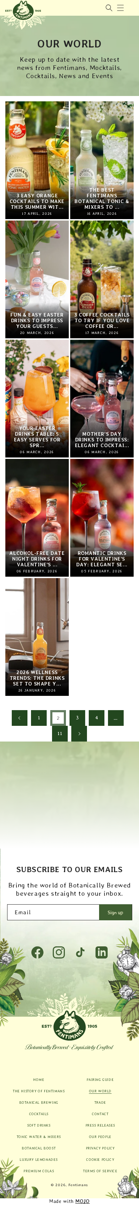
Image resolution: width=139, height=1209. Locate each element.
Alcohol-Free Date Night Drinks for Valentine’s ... (37, 558)
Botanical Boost (39, 1148)
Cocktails (38, 1114)
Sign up (115, 912)
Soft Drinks (39, 1125)
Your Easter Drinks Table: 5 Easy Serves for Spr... (37, 436)
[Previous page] (19, 718)
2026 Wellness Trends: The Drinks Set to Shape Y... (37, 678)
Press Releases (100, 1125)
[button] (120, 8)
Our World (100, 1091)
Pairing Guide (100, 1079)
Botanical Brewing (38, 1102)
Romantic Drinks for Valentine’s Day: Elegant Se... (102, 558)
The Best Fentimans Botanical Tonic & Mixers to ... (101, 198)
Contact (100, 1114)
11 (59, 733)
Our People (100, 1136)
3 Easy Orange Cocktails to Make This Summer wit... (37, 201)
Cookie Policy (100, 1159)
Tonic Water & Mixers (39, 1136)
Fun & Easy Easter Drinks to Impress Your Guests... (36, 320)
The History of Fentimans (39, 1091)
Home (38, 1079)
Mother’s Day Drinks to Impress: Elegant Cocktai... (102, 439)
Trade (100, 1102)
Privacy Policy (100, 1148)
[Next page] (79, 734)
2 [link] (58, 718)
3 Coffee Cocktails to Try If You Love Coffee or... (102, 320)
